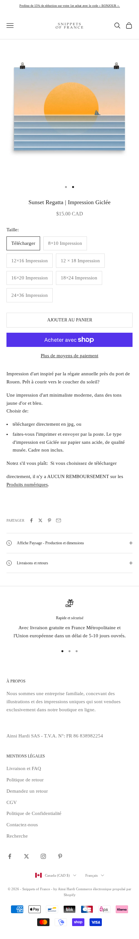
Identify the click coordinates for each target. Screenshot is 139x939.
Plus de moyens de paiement (69, 355)
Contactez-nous (22, 824)
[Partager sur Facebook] (31, 520)
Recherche (17, 836)
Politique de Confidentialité (33, 813)
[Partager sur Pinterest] (49, 520)
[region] (69, 619)
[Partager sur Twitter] (40, 520)
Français (91, 875)
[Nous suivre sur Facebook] (9, 856)
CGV (11, 802)
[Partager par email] (58, 520)
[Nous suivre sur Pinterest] (60, 856)
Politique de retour (25, 779)
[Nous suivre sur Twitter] (26, 856)
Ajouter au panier (69, 320)
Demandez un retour (27, 791)
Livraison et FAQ (23, 768)
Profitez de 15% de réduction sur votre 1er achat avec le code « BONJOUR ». (69, 5)
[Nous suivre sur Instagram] (43, 856)
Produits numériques (27, 484)
